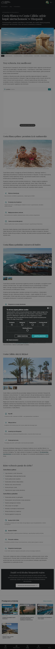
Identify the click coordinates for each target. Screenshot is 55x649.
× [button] (49, 308)
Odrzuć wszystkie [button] (22, 336)
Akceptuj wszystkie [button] (40, 336)
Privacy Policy (19, 319)
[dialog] (27, 324)
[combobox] (48, 308)
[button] (12, 340)
